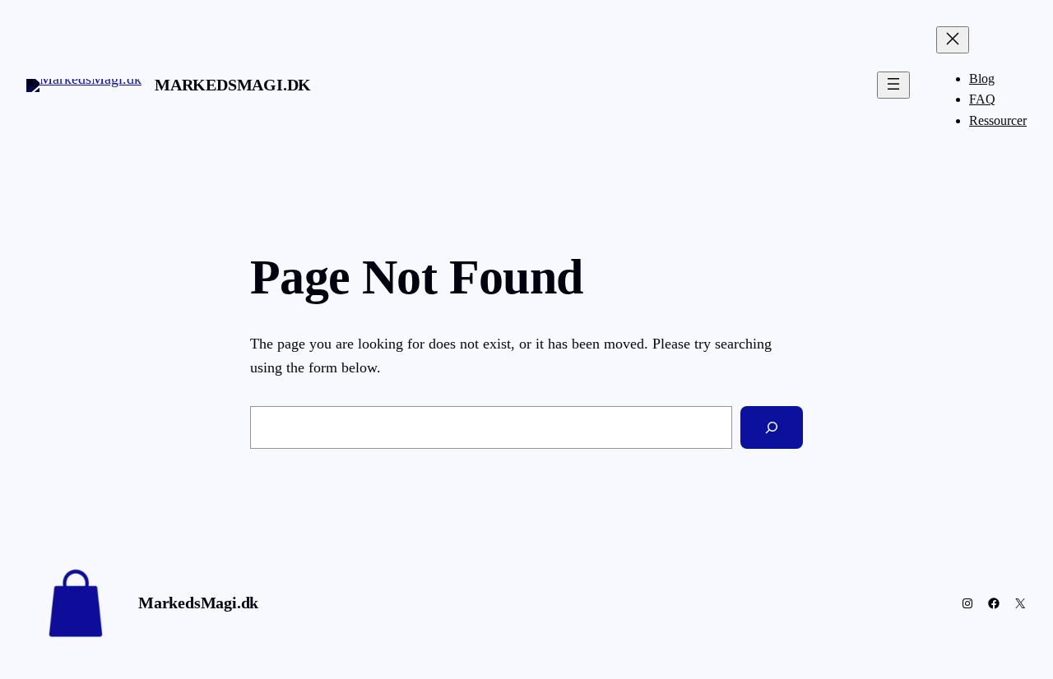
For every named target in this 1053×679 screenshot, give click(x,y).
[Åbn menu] (893, 85)
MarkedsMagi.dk (233, 85)
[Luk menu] (952, 39)
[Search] (771, 427)
